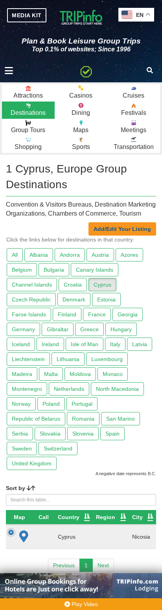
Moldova (80, 374)
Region (105, 517)
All (15, 255)
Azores (129, 255)
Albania (38, 255)
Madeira (22, 374)
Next (103, 565)
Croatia (73, 284)
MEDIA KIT (27, 15)
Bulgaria (54, 270)
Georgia (128, 314)
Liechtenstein (28, 359)
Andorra (70, 255)
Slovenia (83, 433)
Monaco (113, 374)
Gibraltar (57, 329)
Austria (100, 255)
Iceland (21, 344)
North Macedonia (117, 389)
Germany (23, 329)
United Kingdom (32, 463)
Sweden (22, 448)
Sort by (16, 488)
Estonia (106, 299)
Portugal (82, 404)
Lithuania (68, 359)
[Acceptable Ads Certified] (86, 70)
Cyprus (102, 284)
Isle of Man (84, 344)
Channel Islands (32, 284)
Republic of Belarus (36, 419)
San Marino (120, 419)
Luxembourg (107, 359)
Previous (64, 565)
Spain (112, 433)
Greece (89, 329)
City (137, 517)
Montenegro (27, 389)
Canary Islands (94, 270)
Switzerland (58, 448)
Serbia (20, 433)
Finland (67, 314)
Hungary (121, 329)
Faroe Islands (29, 314)
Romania (83, 419)
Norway (21, 404)
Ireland (50, 344)
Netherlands (69, 389)
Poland (51, 404)
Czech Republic (31, 299)
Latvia (139, 344)
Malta (51, 374)
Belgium (22, 270)
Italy (115, 344)
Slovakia (50, 433)
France (97, 314)
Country (68, 517)
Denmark (74, 299)
